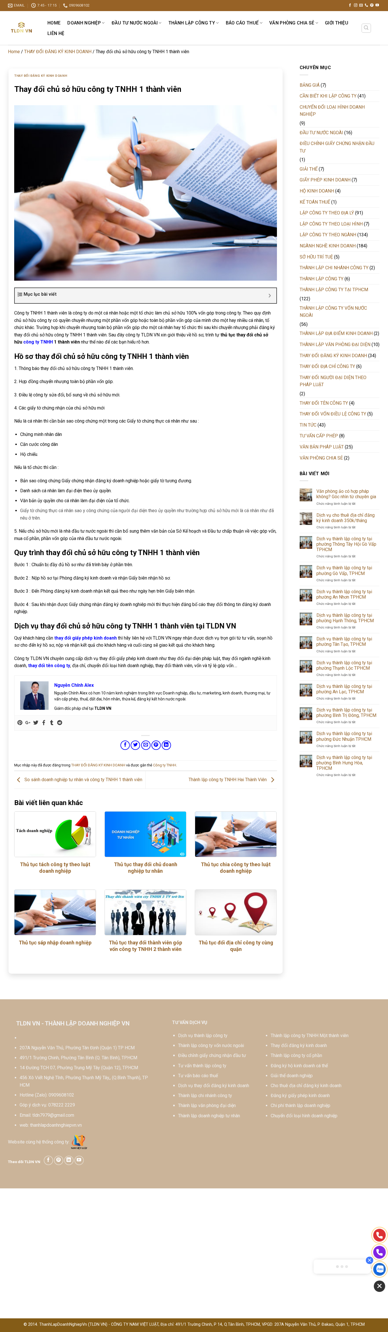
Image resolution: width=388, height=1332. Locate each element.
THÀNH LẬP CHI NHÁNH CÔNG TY (334, 267)
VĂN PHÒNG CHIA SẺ (291, 23)
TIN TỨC (308, 425)
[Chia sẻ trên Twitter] (135, 745)
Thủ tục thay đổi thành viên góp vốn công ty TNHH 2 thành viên (145, 946)
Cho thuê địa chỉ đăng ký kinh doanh (306, 1085)
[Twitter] (35, 723)
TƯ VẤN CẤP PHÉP (319, 436)
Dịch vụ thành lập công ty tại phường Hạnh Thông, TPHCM (345, 618)
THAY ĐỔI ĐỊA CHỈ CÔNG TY (327, 366)
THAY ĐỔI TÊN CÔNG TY (324, 403)
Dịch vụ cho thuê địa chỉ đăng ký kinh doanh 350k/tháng (345, 517)
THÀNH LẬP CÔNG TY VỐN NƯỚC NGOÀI (333, 311)
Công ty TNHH (164, 765)
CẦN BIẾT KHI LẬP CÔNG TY (328, 96)
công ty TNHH (38, 342)
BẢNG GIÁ (310, 85)
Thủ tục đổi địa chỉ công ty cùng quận (236, 946)
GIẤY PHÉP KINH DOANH (325, 180)
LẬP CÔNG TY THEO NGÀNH (328, 234)
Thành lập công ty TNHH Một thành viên (310, 1035)
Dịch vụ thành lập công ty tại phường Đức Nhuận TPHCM (344, 736)
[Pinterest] (19, 723)
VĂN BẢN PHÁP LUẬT (322, 447)
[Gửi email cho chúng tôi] (361, 5)
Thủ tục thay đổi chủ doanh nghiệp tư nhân (145, 867)
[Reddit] (59, 723)
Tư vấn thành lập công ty (202, 1065)
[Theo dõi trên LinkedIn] (69, 1160)
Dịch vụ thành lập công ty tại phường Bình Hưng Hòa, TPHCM (344, 763)
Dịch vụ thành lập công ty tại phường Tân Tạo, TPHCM (344, 641)
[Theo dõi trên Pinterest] (372, 5)
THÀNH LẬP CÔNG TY (191, 23)
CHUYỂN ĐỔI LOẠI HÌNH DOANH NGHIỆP (332, 110)
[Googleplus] (27, 723)
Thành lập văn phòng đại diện (207, 1105)
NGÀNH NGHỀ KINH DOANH (328, 246)
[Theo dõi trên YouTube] (377, 5)
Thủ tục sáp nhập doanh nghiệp (55, 943)
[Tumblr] (51, 723)
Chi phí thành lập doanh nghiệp (300, 1105)
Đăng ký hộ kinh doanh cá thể (299, 1065)
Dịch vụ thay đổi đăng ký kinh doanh (213, 1085)
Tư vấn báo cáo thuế (198, 1075)
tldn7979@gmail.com (53, 1115)
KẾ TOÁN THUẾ (315, 202)
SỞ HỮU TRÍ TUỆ (316, 257)
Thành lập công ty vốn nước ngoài (211, 1045)
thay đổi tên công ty (49, 665)
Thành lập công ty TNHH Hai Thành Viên (228, 779)
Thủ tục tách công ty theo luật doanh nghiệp (55, 867)
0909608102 (61, 1095)
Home (54, 23)
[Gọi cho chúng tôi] (366, 5)
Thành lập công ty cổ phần (296, 1055)
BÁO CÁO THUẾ (242, 23)
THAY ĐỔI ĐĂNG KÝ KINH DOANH (57, 51)
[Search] (366, 28)
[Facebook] (43, 723)
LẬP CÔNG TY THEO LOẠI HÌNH (331, 224)
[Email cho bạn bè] (146, 745)
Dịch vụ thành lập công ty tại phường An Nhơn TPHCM (344, 594)
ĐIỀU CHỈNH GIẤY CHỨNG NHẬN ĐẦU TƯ (337, 147)
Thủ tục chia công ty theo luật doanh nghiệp (236, 867)
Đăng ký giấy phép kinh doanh (300, 1095)
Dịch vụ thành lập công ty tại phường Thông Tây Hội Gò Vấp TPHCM (346, 544)
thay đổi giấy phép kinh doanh (85, 638)
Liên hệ (55, 33)
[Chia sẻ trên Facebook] (125, 745)
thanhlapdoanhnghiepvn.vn (56, 1125)
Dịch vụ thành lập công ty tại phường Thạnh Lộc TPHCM (344, 665)
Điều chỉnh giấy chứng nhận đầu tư (212, 1055)
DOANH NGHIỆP (84, 23)
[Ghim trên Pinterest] (156, 745)
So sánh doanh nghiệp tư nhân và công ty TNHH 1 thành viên (82, 779)
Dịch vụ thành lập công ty (203, 1035)
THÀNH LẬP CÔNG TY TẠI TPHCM (334, 289)
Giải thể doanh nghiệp (292, 1075)
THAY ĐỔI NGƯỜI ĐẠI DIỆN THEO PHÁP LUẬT (333, 381)
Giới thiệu (336, 23)
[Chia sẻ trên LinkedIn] (166, 745)
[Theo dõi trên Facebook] (350, 5)
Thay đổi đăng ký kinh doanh (299, 1045)
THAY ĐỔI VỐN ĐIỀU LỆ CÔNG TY (333, 414)
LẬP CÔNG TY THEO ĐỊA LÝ (327, 213)
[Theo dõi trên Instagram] (355, 5)
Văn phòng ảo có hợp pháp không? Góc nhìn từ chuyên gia (346, 494)
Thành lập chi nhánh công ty (205, 1095)
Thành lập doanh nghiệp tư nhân (209, 1115)
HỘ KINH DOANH (317, 191)
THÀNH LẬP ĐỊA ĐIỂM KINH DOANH (336, 333)
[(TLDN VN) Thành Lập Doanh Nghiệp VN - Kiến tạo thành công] (22, 28)
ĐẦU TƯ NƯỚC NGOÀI (135, 23)
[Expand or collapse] (270, 295)
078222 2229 (61, 1105)
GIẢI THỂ (309, 169)
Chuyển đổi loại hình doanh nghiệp (304, 1115)
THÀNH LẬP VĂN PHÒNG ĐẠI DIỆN (335, 344)
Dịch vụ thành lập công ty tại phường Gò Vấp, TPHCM (344, 570)
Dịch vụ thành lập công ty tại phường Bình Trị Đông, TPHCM (346, 712)
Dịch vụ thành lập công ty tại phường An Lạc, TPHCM (344, 689)
